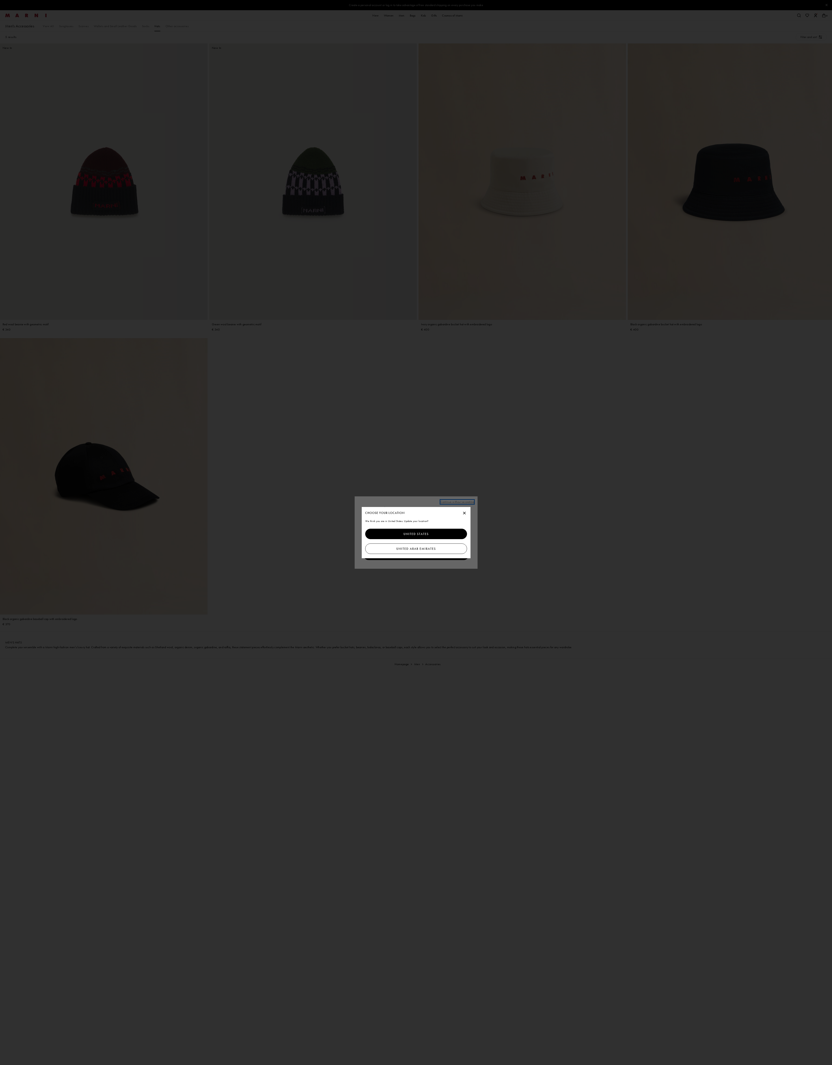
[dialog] (416, 532)
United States (416, 534)
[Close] (464, 513)
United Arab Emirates (416, 549)
